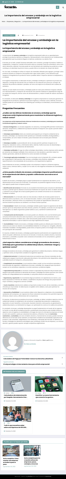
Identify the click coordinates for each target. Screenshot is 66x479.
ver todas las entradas (30, 343)
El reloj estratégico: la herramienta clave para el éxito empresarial (26, 364)
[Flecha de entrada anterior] (62, 358)
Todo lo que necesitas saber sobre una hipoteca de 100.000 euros (15, 426)
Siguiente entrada (8, 362)
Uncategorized (8, 447)
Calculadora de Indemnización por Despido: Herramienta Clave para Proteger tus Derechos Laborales (15, 396)
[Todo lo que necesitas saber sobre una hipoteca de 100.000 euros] (17, 414)
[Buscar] (63, 7)
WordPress (30, 476)
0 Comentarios (41, 35)
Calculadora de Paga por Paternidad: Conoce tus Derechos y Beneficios (28, 359)
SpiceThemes (48, 476)
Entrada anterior (8, 356)
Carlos (7, 393)
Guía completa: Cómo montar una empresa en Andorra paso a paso (10, 461)
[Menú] (57, 7)
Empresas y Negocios (9, 35)
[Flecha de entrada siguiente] (62, 364)
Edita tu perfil (46, 340)
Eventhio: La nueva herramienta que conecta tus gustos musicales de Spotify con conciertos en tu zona (47, 396)
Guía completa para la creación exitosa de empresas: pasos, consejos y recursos (32, 461)
